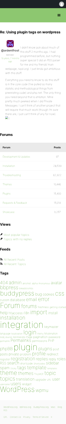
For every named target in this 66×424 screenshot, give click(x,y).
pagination (40, 337)
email (31, 299)
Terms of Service (41, 417)
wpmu (42, 390)
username (5, 384)
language (5, 333)
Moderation (51, 333)
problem (25, 354)
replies (42, 358)
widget (27, 384)
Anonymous (44, 283)
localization (17, 333)
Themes (7, 184)
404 (4, 282)
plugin (25, 347)
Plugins (7, 193)
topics (7, 378)
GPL (6, 417)
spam (5, 367)
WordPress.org (10, 407)
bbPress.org (5, 15)
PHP (51, 341)
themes (25, 373)
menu (40, 333)
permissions (39, 341)
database (17, 300)
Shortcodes (39, 363)
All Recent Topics (15, 264)
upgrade (40, 379)
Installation (9, 165)
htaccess (16, 313)
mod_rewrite (6, 337)
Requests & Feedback (15, 202)
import (38, 312)
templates (52, 368)
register (5, 359)
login (29, 332)
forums (29, 306)
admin (15, 282)
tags (21, 367)
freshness (43, 307)
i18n (26, 313)
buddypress (17, 293)
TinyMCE (38, 374)
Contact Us (15, 417)
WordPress (17, 389)
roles (61, 359)
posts (4, 354)
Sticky (13, 368)
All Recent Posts (14, 259)
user (56, 379)
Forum (10, 305)
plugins (45, 348)
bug (38, 294)
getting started (58, 307)
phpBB (6, 348)
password (54, 337)
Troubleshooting (12, 175)
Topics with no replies (18, 239)
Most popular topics (16, 234)
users (16, 383)
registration (23, 359)
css (59, 293)
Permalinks (21, 340)
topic (50, 373)
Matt (53, 407)
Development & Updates (16, 156)
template (36, 367)
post (56, 349)
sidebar (52, 362)
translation (25, 379)
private (14, 354)
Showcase (8, 211)
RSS (3, 363)
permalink (5, 341)
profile (39, 354)
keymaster (51, 327)
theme (8, 372)
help (4, 312)
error (43, 299)
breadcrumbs (26, 288)
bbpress (9, 287)
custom (4, 300)
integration (21, 324)
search (13, 362)
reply (52, 359)
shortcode (26, 363)
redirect (52, 354)
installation (12, 317)
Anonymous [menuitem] (61, 4)
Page (29, 337)
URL (49, 379)
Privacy (26, 417)
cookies (48, 294)
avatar (56, 282)
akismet (27, 283)
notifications (19, 337)
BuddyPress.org (41, 407)
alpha (35, 283)
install (53, 313)
